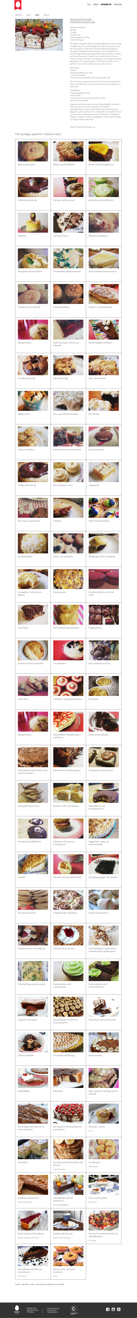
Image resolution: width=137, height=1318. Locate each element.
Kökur (33, 1284)
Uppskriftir (25, 1284)
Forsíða (17, 1284)
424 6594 (53, 1310)
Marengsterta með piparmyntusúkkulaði (82, 21)
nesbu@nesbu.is (52, 1312)
